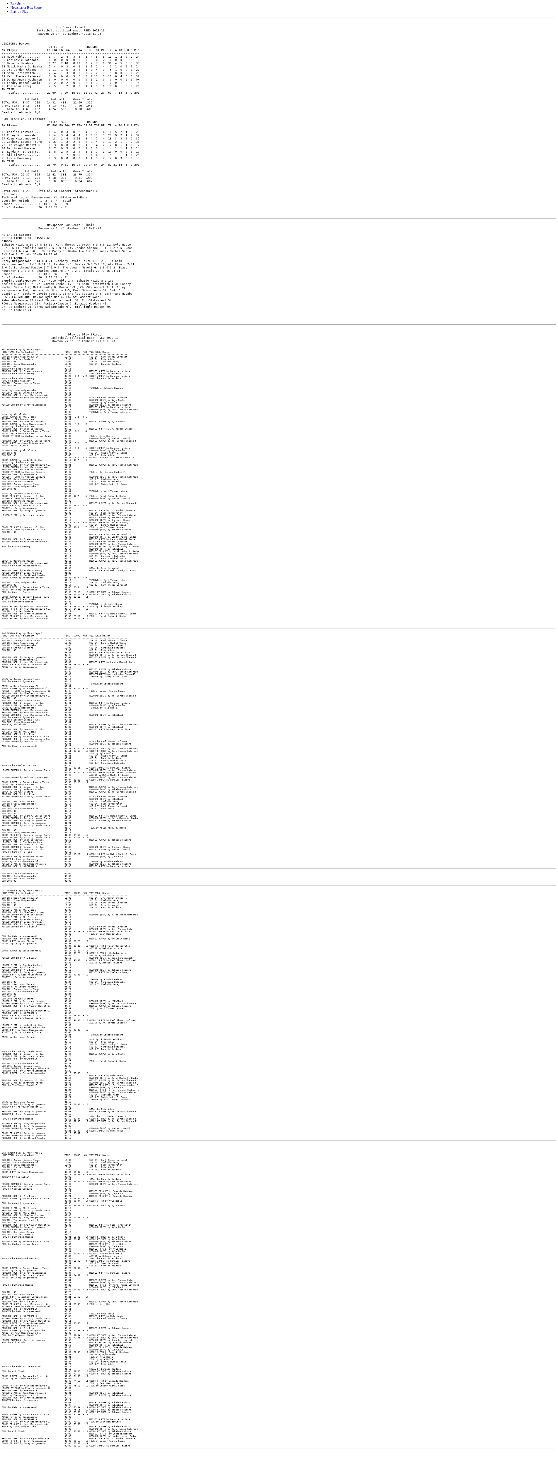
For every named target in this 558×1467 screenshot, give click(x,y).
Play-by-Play (19, 11)
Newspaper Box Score (26, 7)
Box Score (17, 3)
